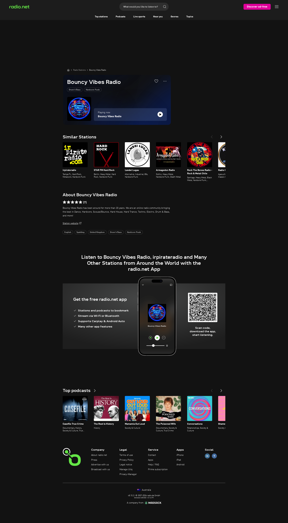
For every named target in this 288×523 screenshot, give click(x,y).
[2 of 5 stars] (68, 202)
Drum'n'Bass (74, 90)
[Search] (165, 7)
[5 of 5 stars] (80, 202)
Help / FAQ (153, 464)
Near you (158, 17)
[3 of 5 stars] (72, 202)
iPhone (180, 455)
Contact (152, 455)
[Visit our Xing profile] (214, 456)
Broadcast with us (100, 469)
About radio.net (99, 455)
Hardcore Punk (93, 90)
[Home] (68, 70)
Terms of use (126, 455)
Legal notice (126, 464)
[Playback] (160, 114)
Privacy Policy (127, 460)
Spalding (80, 232)
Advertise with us (100, 464)
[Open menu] (277, 7)
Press (94, 460)
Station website (70, 223)
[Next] (221, 136)
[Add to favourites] (156, 81)
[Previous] (212, 136)
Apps (150, 460)
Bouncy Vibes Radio (110, 116)
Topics (189, 17)
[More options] (165, 81)
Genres (174, 17)
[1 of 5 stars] (64, 202)
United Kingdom (97, 232)
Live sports (139, 17)
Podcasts (120, 17)
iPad (178, 460)
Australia (146, 490)
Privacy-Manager (128, 474)
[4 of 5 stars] (76, 202)
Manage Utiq (126, 469)
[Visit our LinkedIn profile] (207, 456)
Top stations (101, 17)
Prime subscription (158, 469)
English (67, 232)
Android (180, 464)
